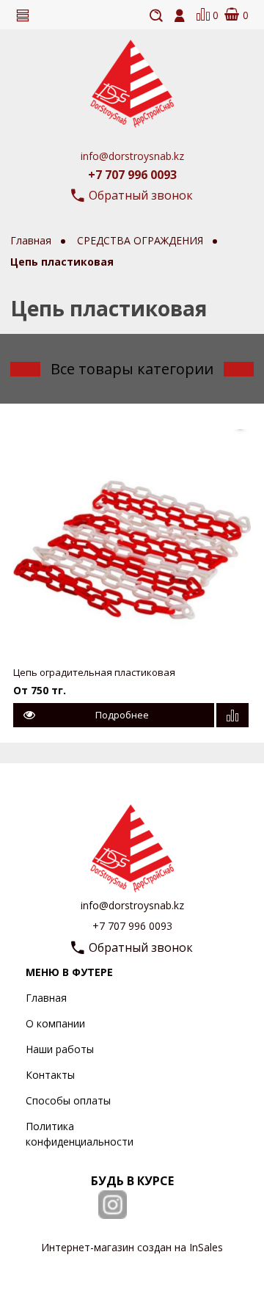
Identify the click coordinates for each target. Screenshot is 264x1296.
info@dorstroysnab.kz (132, 156)
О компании (55, 1023)
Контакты (50, 1075)
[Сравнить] (232, 715)
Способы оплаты (68, 1100)
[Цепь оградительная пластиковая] (132, 541)
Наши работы (60, 1049)
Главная (46, 998)
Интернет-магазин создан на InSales (132, 1247)
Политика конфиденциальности (79, 1133)
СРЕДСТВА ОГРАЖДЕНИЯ (141, 240)
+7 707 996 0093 (132, 175)
